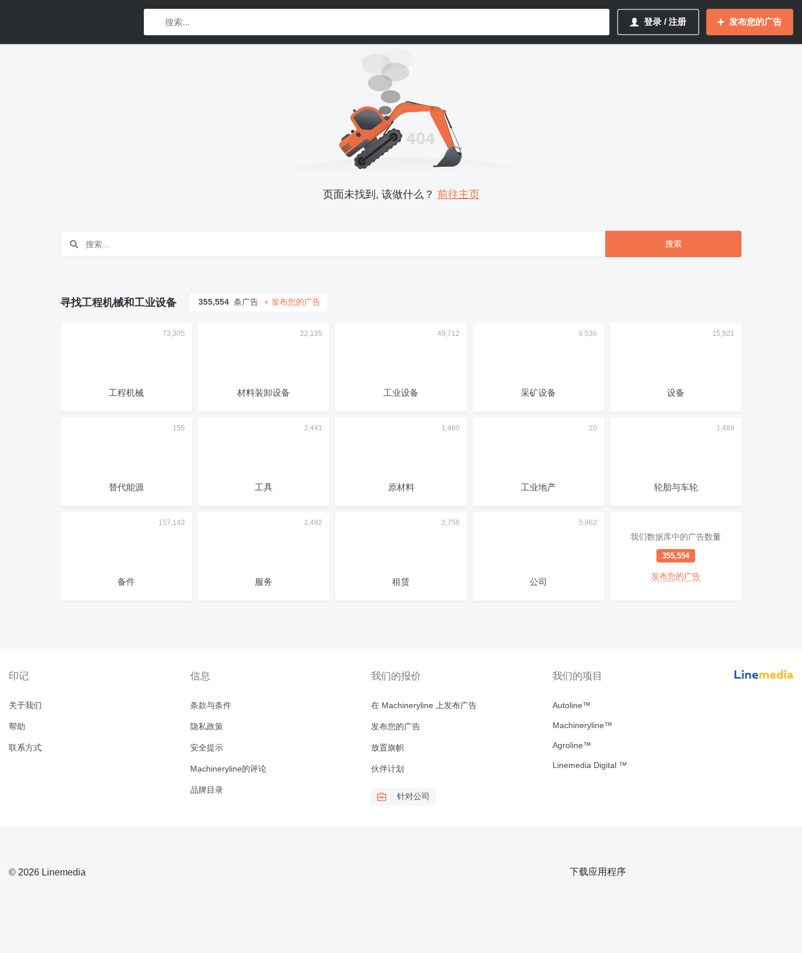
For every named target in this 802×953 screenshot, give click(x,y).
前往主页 (458, 194)
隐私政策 (206, 726)
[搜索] (155, 22)
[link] (676, 556)
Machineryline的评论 (228, 768)
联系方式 (25, 747)
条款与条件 (210, 705)
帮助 (17, 726)
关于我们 (25, 705)
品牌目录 (206, 789)
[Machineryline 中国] (70, 22)
